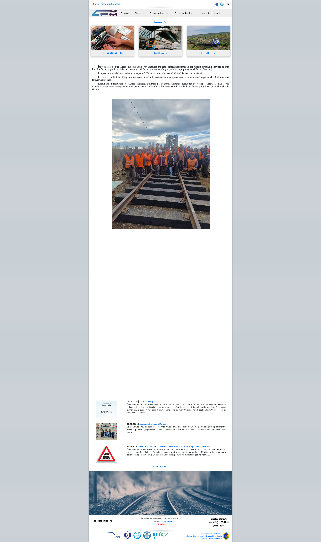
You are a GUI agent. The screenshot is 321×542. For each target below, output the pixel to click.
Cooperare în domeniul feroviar (153, 424)
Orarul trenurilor (160, 53)
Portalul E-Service (208, 53)
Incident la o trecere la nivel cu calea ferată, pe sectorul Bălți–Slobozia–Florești (174, 446)
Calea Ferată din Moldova (106, 3)
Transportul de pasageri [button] (159, 13)
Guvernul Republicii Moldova (211, 534)
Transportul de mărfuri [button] (184, 13)
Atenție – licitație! (147, 401)
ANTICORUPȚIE (160, 524)
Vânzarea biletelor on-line (112, 53)
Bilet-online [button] (139, 13)
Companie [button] (125, 13)
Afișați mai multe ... (160, 466)
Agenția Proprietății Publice (212, 538)
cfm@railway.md (167, 521)
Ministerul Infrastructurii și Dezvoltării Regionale (204, 536)
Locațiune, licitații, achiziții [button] (209, 13)
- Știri (160, 22)
